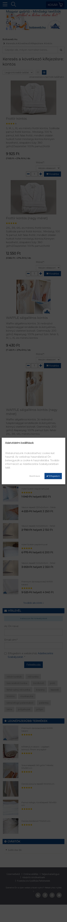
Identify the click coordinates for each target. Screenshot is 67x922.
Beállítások (34, 476)
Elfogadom (54, 476)
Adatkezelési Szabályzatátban (41, 464)
